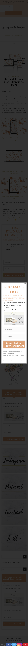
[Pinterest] (25, 644)
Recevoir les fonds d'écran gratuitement (14, 344)
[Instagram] (19, 644)
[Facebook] (8, 644)
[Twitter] (14, 644)
